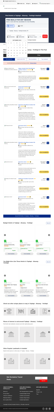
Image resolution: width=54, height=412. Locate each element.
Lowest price (21, 59)
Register (35, 3)
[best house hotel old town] (42, 274)
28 (11, 55)
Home (4, 44)
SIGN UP (43, 380)
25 (22, 53)
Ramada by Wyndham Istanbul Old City (26, 105)
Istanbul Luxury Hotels (25, 396)
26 (25, 53)
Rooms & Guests (31, 35)
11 (22, 48)
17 (19, 50)
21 (11, 53)
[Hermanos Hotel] (10, 197)
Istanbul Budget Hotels (25, 393)
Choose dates (33, 63)
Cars (21, 26)
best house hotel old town (42, 284)
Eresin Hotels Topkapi (25, 244)
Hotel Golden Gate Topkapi (10, 284)
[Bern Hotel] (27, 274)
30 (17, 55)
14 (11, 50)
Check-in (9, 35)
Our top (9, 59)
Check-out (19, 35)
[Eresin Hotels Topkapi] (27, 234)
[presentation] (5, 235)
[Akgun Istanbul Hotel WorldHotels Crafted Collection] (10, 69)
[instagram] (50, 409)
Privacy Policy (6, 393)
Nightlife (38, 390)
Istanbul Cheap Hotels (25, 398)
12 (25, 48)
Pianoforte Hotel (22, 162)
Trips (37, 394)
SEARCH (45, 36)
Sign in (28, 3)
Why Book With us (7, 398)
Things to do (39, 392)
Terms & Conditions (7, 396)
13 (8, 50)
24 (19, 53)
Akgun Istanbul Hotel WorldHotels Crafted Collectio (26, 69)
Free (33, 59)
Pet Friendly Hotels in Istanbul (26, 391)
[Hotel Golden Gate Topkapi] (11, 274)
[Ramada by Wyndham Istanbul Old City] (10, 105)
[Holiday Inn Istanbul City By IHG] (10, 179)
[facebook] (43, 409)
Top (44, 59)
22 (14, 53)
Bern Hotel (22, 284)
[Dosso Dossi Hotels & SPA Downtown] (10, 87)
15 (14, 50)
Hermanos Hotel (22, 197)
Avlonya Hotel (39, 244)
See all (48, 223)
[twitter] (47, 409)
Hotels (11, 26)
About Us (5, 391)
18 (22, 50)
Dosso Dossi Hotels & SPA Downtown (24, 87)
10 (19, 48)
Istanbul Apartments (24, 400)
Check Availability (44, 78)
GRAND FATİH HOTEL (9, 244)
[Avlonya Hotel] (42, 234)
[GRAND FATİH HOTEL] (11, 234)
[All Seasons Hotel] (10, 125)
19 (25, 50)
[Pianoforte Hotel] (10, 162)
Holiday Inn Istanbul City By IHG (26, 179)
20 (8, 53)
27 (8, 55)
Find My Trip (21, 3)
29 (14, 55)
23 (17, 53)
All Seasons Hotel (22, 125)
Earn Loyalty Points (7, 400)
